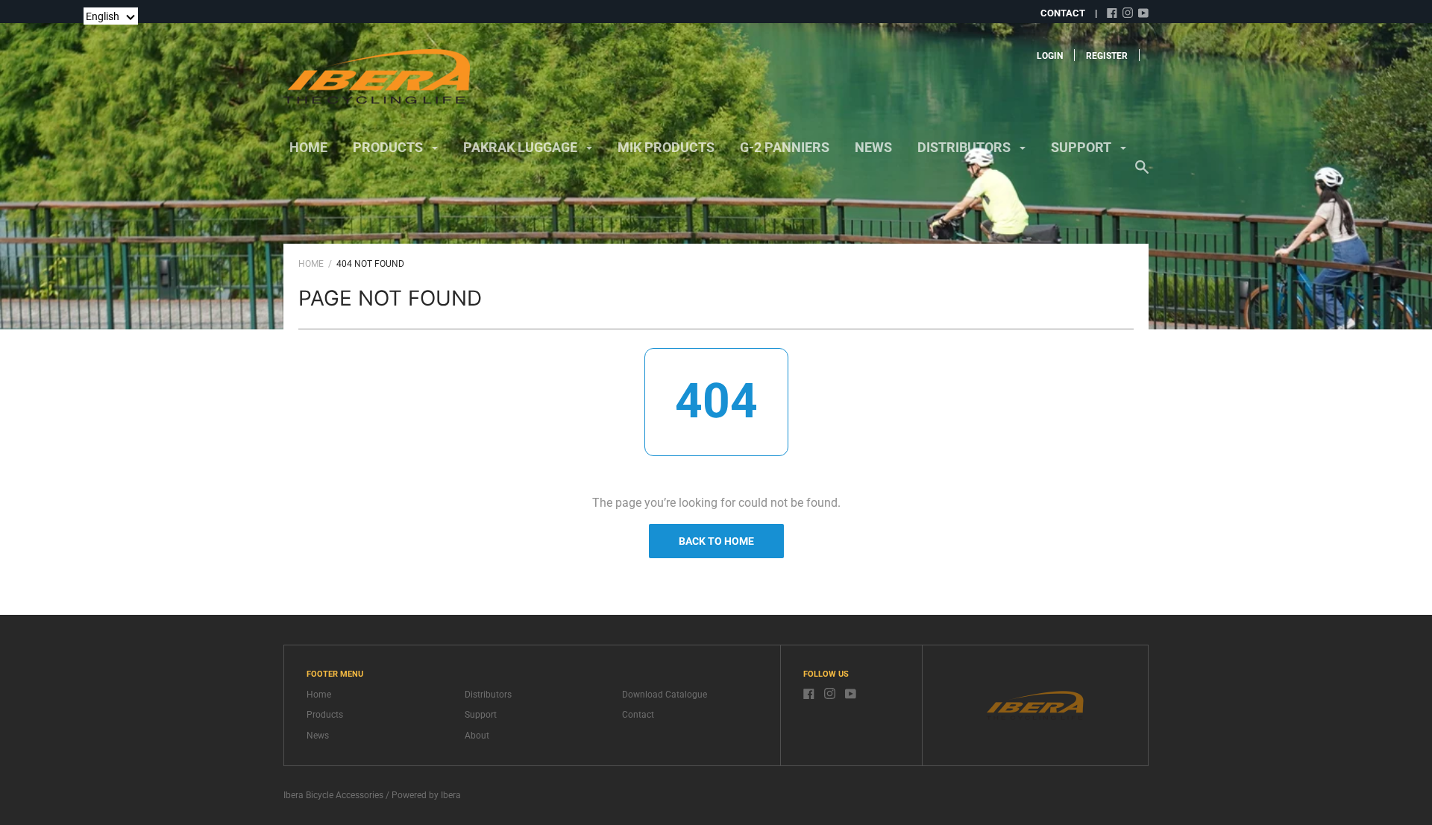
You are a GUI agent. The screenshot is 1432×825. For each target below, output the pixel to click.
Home (308, 147)
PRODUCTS (389, 147)
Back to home (716, 541)
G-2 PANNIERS (784, 147)
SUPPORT (1082, 147)
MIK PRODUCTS (666, 147)
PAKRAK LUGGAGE (521, 147)
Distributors (488, 694)
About (477, 735)
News (318, 735)
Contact (638, 714)
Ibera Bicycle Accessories (333, 795)
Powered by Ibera (426, 795)
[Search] (1142, 174)
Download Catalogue (664, 694)
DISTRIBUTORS (965, 147)
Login (1050, 56)
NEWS (873, 147)
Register (1107, 56)
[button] (111, 16)
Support (481, 714)
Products (325, 714)
